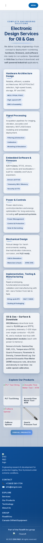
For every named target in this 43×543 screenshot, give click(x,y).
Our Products (8, 500)
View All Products (21, 432)
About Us (6, 508)
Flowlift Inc (7, 516)
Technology (7, 504)
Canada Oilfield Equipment (14, 520)
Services (6, 496)
